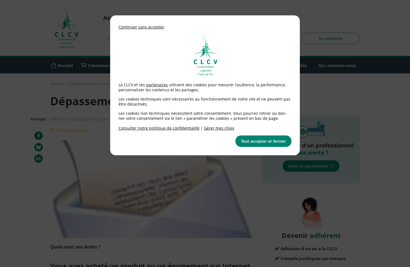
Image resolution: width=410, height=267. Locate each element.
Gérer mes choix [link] (219, 128)
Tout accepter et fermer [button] (263, 141)
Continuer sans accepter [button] (141, 27)
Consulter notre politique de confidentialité (159, 128)
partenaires (157, 84)
